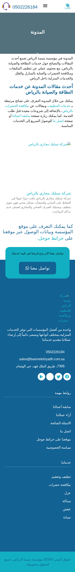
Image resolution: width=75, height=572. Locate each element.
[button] (45, 5)
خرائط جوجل (51, 238)
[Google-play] (41, 376)
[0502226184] (6, 6)
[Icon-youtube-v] (50, 376)
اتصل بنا (58, 121)
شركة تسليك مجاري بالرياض (48, 193)
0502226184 (25, 7)
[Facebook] (67, 376)
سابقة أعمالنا (21, 116)
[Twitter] (58, 376)
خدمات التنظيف (59, 106)
